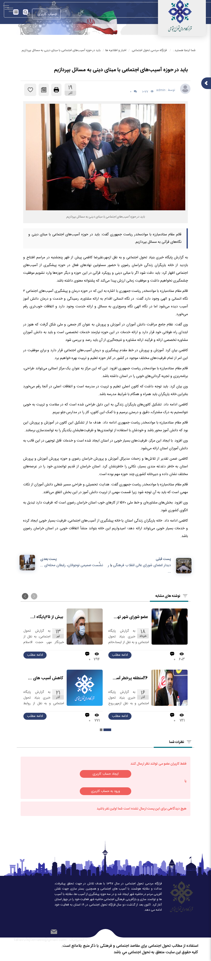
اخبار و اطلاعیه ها (115, 50)
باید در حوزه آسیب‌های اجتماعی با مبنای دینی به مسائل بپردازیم (61, 50)
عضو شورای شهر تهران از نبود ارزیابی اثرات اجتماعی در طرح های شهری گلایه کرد (130, 617)
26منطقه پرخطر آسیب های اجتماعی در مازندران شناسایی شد (130, 678)
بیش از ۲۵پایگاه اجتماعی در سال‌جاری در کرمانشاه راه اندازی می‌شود (45, 617)
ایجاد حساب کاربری (106, 774)
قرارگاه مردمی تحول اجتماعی (149, 50)
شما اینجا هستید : (184, 50)
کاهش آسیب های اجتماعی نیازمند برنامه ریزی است (45, 678)
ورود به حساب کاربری (105, 791)
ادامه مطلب (120, 655)
